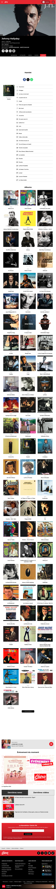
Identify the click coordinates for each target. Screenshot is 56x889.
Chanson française (14, 47)
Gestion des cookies (28, 883)
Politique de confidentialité (41, 881)
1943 (9, 41)
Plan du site (5, 881)
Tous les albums (28, 711)
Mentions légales (17, 881)
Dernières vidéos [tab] (41, 792)
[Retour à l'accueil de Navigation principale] (6, 2)
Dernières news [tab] (15, 792)
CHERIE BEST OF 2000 (17, 744)
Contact (11, 881)
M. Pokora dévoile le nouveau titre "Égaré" (25, 797)
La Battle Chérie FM (19, 804)
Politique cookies (30, 881)
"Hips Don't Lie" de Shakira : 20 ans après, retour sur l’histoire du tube (31, 812)
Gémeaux (7, 44)
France (11, 45)
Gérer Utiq (51, 881)
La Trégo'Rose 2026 (6, 786)
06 (7, 41)
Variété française (24, 47)
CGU (24, 881)
